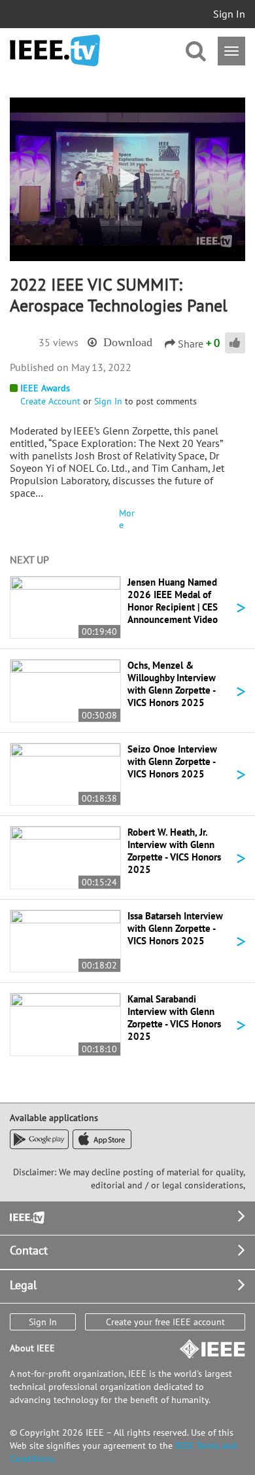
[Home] (55, 51)
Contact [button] (29, 1250)
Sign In (229, 13)
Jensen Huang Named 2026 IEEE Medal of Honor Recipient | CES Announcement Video (173, 601)
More (127, 519)
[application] (127, 179)
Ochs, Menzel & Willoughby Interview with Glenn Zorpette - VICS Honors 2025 (172, 684)
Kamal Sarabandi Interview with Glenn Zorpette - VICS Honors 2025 (174, 1017)
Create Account (50, 401)
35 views (58, 342)
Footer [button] (26, 1216)
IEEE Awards (45, 388)
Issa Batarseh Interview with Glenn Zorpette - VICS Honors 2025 (175, 928)
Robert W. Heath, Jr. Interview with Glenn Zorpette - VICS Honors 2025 (174, 851)
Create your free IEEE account (165, 1322)
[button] (127, 178)
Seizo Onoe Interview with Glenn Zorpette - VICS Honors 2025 (172, 761)
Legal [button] (23, 1284)
